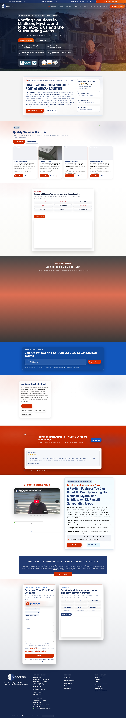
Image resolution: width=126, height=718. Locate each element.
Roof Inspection (68, 684)
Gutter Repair (68, 681)
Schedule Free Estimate (111, 1)
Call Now (27, 176)
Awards (97, 677)
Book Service (19, 141)
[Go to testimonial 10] (43, 513)
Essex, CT (94, 608)
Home (48, 6)
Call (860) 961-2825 (34, 110)
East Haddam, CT (82, 209)
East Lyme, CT (81, 608)
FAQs (96, 679)
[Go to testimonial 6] (37, 513)
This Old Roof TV (100, 686)
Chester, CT (83, 201)
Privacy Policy (28, 649)
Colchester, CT (63, 205)
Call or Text (42, 40)
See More (37, 517)
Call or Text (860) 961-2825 (17, 1)
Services (60, 6)
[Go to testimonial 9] (41, 513)
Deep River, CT (43, 209)
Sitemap (28, 714)
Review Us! (96, 440)
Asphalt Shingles (69, 676)
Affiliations (98, 676)
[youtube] (25, 686)
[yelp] (14, 686)
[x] (22, 686)
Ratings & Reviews (89, 6)
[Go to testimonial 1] (30, 513)
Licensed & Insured (101, 681)
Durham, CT (63, 209)
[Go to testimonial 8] (40, 513)
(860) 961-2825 (118, 6)
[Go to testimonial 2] (31, 513)
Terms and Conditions (40, 649)
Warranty (98, 690)
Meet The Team (93, 543)
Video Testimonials (101, 688)
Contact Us (103, 6)
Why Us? (53, 6)
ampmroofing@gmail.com (49, 1)
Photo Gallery (68, 6)
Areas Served (78, 6)
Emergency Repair (69, 678)
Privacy (34, 714)
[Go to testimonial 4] (34, 513)
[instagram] (18, 686)
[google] (11, 686)
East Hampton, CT (67, 608)
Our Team (98, 684)
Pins (97, 6)
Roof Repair (67, 686)
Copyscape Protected (48, 714)
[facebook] (7, 686)
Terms (39, 714)
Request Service (94, 362)
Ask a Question (32, 141)
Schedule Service (74, 543)
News (97, 683)
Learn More (51, 110)
